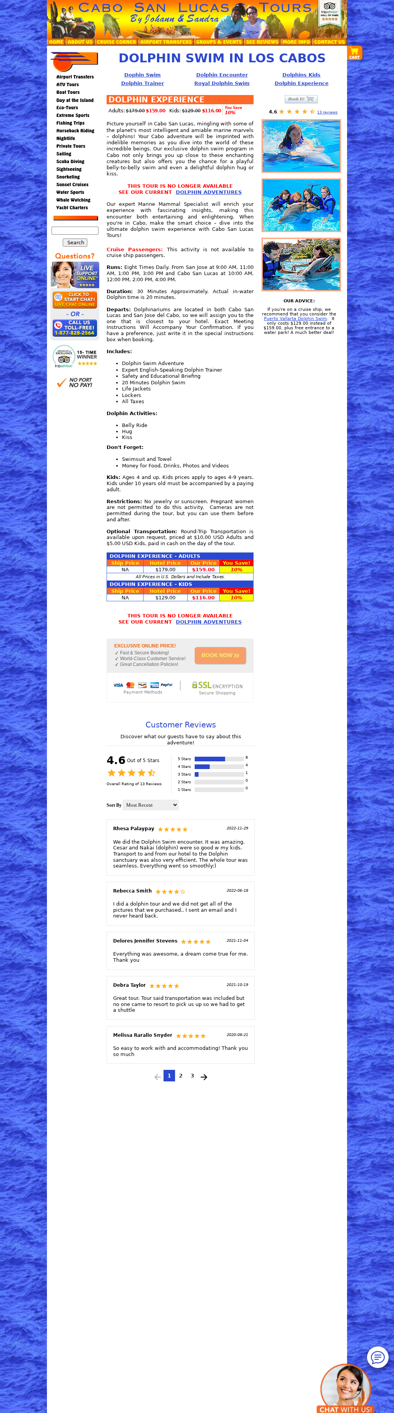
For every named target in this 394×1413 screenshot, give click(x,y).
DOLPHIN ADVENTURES (209, 192)
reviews (327, 112)
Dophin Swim (142, 75)
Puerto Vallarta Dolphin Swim (295, 318)
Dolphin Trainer (142, 83)
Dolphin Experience (302, 83)
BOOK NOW (217, 655)
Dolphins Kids (301, 75)
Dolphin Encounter (222, 75)
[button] (355, 53)
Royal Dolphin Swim (222, 83)
